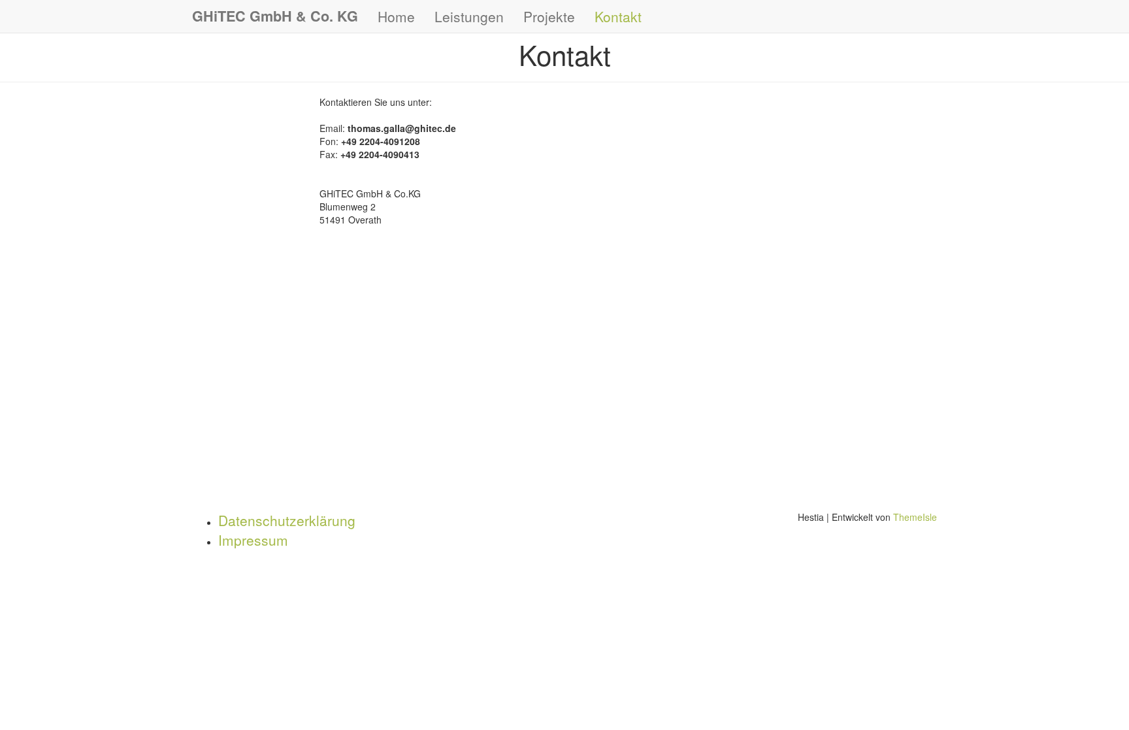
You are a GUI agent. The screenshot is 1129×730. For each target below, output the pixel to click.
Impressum (253, 540)
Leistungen (469, 16)
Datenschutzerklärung (286, 520)
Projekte (549, 16)
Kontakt (618, 16)
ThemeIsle (915, 516)
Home (396, 16)
